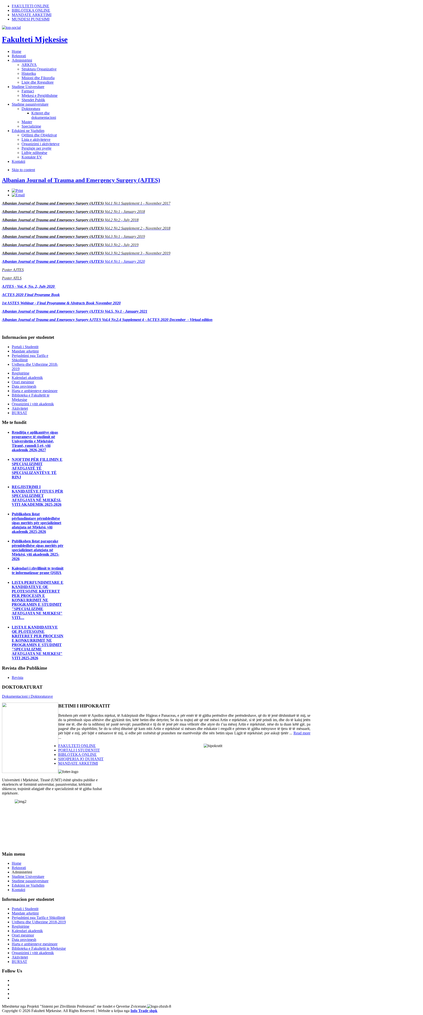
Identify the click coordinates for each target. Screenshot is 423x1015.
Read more (302, 733)
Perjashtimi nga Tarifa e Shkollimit (38, 918)
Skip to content (23, 170)
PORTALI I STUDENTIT (79, 750)
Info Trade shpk (143, 1011)
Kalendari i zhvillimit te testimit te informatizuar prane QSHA (37, 570)
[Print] (17, 190)
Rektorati (19, 868)
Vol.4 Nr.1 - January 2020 (73, 261)
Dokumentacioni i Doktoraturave (27, 696)
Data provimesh (24, 386)
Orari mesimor (23, 382)
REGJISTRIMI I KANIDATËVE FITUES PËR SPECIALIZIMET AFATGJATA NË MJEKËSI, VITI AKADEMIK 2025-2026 (37, 496)
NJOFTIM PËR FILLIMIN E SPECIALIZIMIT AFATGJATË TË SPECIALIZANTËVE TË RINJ (37, 468)
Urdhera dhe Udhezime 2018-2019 (39, 922)
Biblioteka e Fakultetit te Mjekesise (39, 948)
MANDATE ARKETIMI (31, 15)
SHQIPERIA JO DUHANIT (81, 759)
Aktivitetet (20, 408)
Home (16, 863)
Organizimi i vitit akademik (33, 404)
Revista (17, 677)
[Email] (18, 195)
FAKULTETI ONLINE (30, 6)
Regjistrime (20, 373)
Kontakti (18, 890)
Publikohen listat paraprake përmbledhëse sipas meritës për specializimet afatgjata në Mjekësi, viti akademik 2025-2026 (37, 550)
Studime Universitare (28, 876)
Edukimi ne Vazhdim (28, 885)
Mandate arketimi (25, 351)
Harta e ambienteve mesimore (35, 391)
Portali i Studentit (25, 347)
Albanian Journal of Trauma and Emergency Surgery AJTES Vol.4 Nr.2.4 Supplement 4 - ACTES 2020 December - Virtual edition (107, 320)
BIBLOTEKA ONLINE (31, 10)
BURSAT (19, 413)
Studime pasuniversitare (30, 881)
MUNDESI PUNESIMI (30, 19)
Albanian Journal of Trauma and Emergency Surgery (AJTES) (81, 180)
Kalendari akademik (27, 377)
